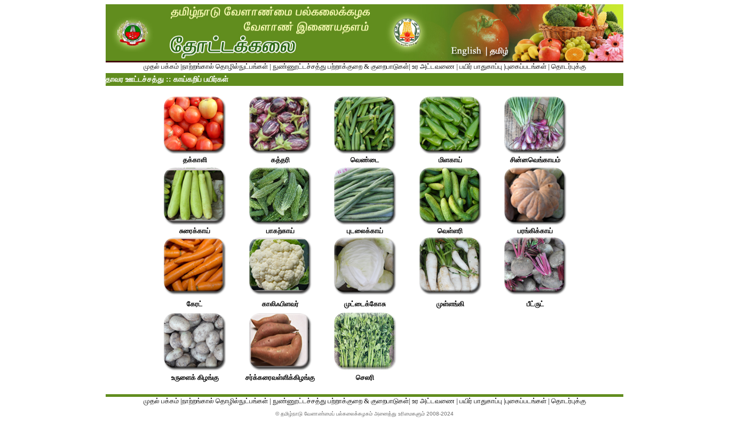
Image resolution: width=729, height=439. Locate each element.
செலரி (365, 377)
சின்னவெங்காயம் (535, 160)
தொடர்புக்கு (568, 66)
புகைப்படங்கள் (525, 66)
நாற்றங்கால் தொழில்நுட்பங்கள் (225, 66)
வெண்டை (365, 160)
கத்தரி (280, 160)
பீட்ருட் (535, 304)
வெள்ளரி (450, 231)
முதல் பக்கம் (161, 66)
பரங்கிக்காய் (535, 231)
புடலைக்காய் (365, 231)
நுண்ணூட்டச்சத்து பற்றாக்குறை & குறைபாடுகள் (341, 66)
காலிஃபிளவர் (280, 304)
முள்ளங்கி (450, 304)
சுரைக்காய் (194, 231)
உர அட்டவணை (433, 66)
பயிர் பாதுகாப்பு (480, 66)
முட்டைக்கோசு (365, 304)
